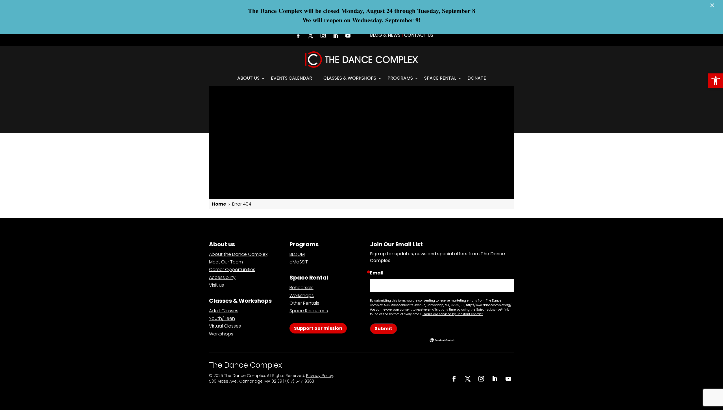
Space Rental (440, 78)
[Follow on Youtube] (348, 35)
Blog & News (385, 35)
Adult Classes (223, 311)
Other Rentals (304, 303)
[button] (715, 80)
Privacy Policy (319, 375)
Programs (400, 78)
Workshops (221, 334)
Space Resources (308, 311)
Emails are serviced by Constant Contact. (453, 314)
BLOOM (297, 254)
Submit (383, 328)
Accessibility (222, 277)
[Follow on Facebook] (298, 35)
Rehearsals (301, 287)
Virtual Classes (225, 326)
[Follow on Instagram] (323, 35)
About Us (248, 78)
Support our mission (318, 328)
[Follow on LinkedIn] (335, 35)
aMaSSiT (298, 262)
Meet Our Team (226, 262)
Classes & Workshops (349, 78)
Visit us (216, 285)
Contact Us (418, 35)
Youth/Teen (222, 318)
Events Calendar (291, 78)
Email (377, 273)
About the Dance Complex (238, 254)
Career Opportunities (232, 269)
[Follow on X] (311, 35)
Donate (476, 78)
